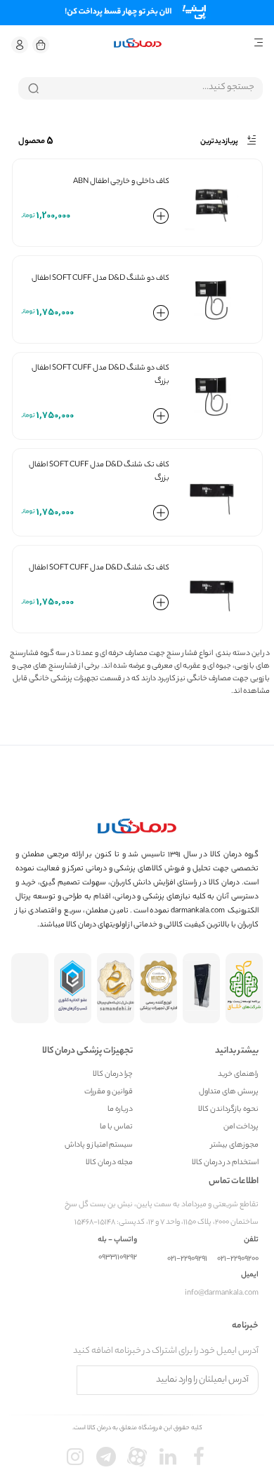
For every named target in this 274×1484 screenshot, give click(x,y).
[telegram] (106, 1456)
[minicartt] (40, 44)
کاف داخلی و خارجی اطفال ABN (121, 181)
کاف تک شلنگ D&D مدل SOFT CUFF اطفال (99, 568)
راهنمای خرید (238, 1075)
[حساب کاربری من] (19, 44)
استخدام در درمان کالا (225, 1163)
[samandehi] (115, 988)
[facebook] (199, 1456)
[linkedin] (168, 1456)
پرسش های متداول (229, 1092)
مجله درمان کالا (109, 1163)
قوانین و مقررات (108, 1092)
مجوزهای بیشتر (235, 1146)
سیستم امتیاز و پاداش (99, 1146)
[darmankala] (137, 43)
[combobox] (140, 88)
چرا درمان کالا (113, 1075)
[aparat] (137, 1456)
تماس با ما (116, 1127)
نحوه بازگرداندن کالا (228, 1110)
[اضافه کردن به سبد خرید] (160, 219)
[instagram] (75, 1456)
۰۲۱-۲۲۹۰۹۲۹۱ (187, 1259)
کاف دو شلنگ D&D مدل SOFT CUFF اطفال (100, 278)
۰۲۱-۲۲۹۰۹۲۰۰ (238, 1259)
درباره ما (120, 1110)
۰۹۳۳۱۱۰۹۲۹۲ (117, 1258)
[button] (19, 44)
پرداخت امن (241, 1127)
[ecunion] (72, 988)
